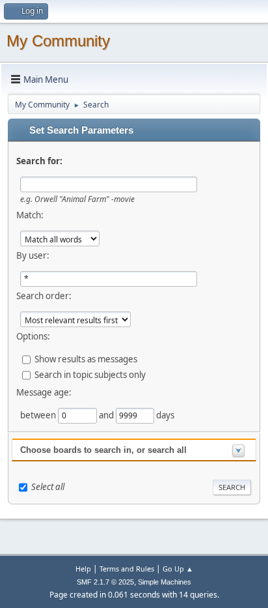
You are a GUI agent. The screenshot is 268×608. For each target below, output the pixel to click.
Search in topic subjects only (90, 375)
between (39, 415)
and (107, 415)
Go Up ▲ (178, 568)
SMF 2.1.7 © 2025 (105, 582)
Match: (30, 215)
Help (83, 568)
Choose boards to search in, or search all (103, 450)
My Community (58, 41)
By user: (32, 255)
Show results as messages (85, 359)
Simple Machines (164, 582)
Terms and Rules (127, 568)
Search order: (44, 296)
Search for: (39, 161)
